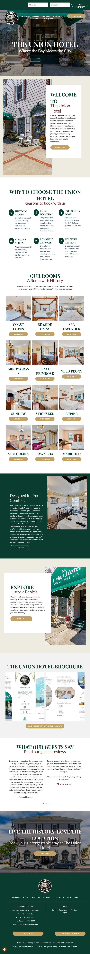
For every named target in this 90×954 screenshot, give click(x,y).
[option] (26, 780)
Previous (50, 502)
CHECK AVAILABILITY (80, 5)
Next (84, 502)
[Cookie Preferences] (4, 949)
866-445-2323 (29, 921)
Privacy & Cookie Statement (43, 943)
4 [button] (50, 803)
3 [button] (47, 803)
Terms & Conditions (24, 943)
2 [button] (43, 803)
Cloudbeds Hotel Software (67, 947)
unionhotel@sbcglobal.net (28, 924)
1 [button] (40, 803)
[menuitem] (26, 16)
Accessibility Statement (64, 943)
